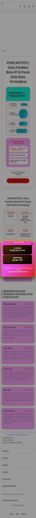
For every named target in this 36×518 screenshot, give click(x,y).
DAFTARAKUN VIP (17, 259)
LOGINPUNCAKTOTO (17, 249)
